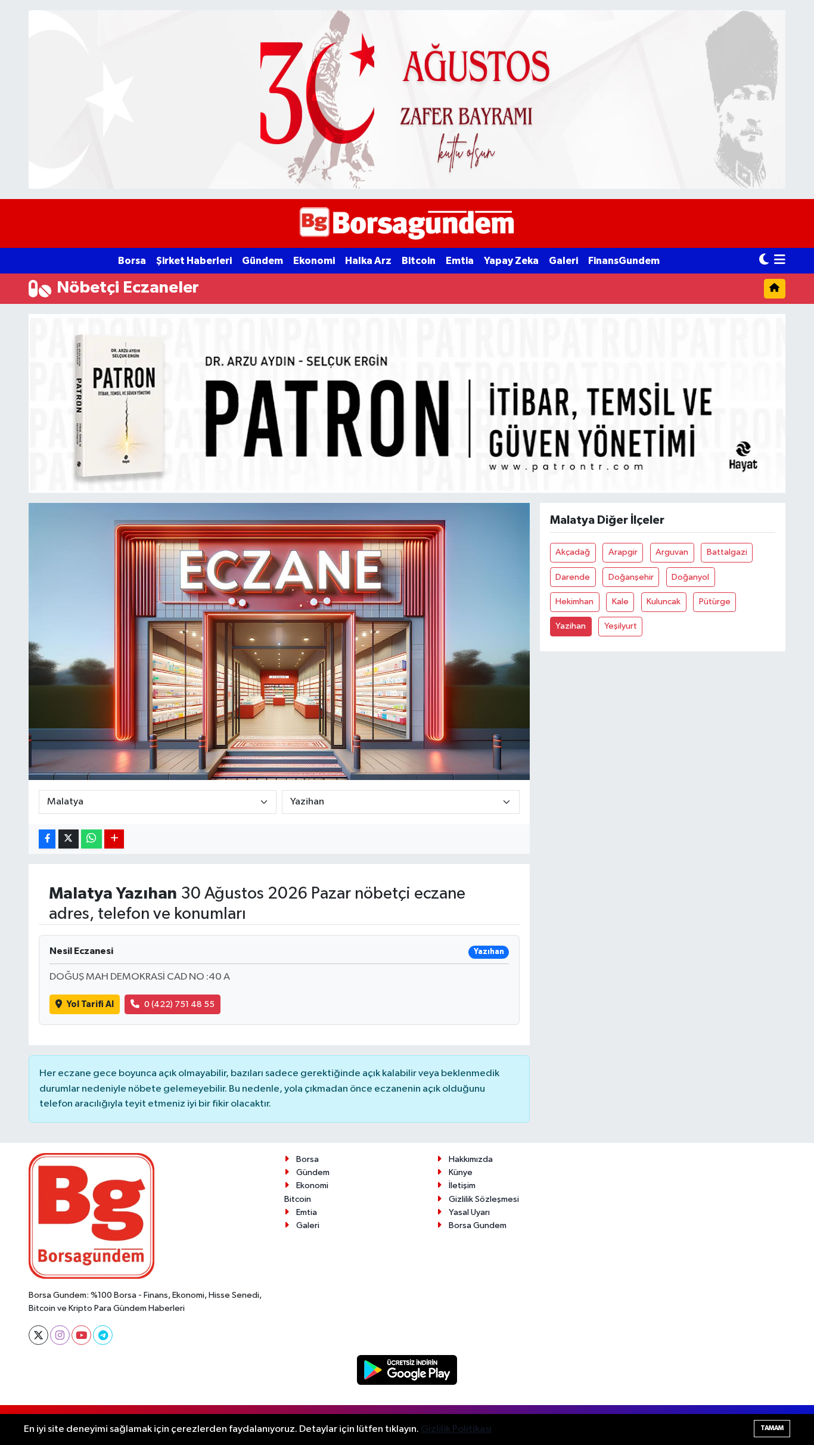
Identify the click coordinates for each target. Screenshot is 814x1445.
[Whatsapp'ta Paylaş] (91, 839)
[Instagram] (60, 1335)
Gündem (262, 261)
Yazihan (570, 625)
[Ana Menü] (779, 261)
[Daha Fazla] (114, 839)
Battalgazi (727, 552)
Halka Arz (368, 261)
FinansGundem (624, 261)
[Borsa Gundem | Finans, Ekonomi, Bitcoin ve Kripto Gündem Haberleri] (407, 223)
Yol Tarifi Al (90, 1004)
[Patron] (407, 403)
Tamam (772, 1428)
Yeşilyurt (620, 625)
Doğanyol (690, 577)
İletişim (462, 1185)
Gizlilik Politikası (456, 1429)
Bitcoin (419, 261)
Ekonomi (314, 261)
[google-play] (407, 1370)
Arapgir (623, 552)
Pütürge (715, 601)
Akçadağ (572, 552)
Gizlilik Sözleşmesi (484, 1199)
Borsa (132, 261)
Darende (572, 577)
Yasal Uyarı (469, 1212)
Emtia (460, 261)
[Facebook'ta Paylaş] (47, 839)
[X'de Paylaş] (68, 839)
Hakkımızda (471, 1159)
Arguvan (671, 552)
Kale (620, 601)
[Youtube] (81, 1335)
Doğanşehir (631, 577)
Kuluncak (664, 601)
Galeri (563, 261)
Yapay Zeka (511, 261)
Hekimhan (574, 601)
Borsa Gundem (478, 1225)
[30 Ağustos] (407, 99)
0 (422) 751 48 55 (179, 1004)
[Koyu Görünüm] (764, 261)
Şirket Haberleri (194, 261)
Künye (461, 1172)
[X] (38, 1335)
